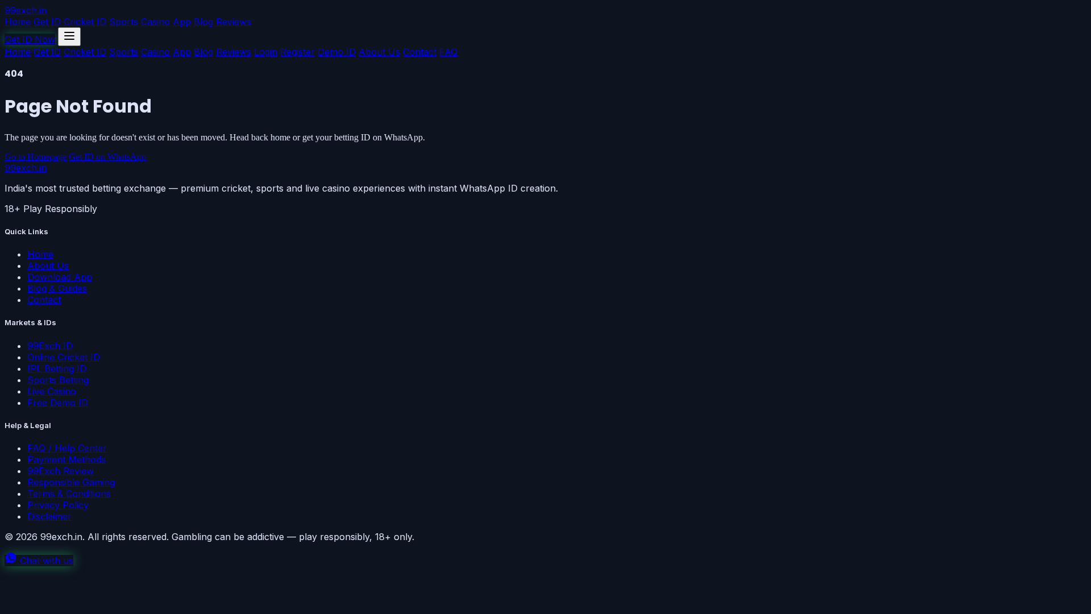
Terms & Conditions (69, 493)
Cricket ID (85, 21)
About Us (379, 51)
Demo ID (337, 51)
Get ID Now (30, 39)
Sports (123, 21)
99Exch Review (60, 470)
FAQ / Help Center (67, 448)
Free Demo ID (57, 402)
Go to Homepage (35, 156)
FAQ (448, 51)
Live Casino (51, 391)
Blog (203, 21)
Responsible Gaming (71, 482)
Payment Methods (66, 459)
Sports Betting (58, 379)
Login (265, 51)
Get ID (47, 21)
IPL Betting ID (56, 368)
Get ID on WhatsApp (107, 156)
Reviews (233, 21)
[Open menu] (69, 36)
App (182, 21)
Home (18, 21)
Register (297, 51)
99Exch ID (50, 345)
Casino (155, 21)
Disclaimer (49, 516)
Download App (59, 277)
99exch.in (26, 10)
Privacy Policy (58, 505)
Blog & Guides (57, 288)
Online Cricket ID (63, 357)
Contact (419, 51)
